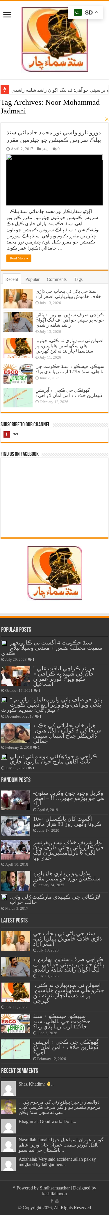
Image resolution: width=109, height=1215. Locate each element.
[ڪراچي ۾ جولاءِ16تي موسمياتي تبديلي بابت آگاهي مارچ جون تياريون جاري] (4, 757)
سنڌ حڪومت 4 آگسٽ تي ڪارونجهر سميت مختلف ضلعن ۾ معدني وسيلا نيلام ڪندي (51, 648)
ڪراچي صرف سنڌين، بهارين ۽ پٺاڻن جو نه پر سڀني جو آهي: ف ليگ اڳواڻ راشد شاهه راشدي (69, 320)
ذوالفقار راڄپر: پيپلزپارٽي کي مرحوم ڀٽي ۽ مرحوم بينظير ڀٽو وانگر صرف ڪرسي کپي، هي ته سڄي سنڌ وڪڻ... (60, 1107)
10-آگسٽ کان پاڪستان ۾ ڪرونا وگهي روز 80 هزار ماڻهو (67, 821)
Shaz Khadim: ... (37, 1084)
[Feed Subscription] (106, 119)
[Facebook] (51, 1200)
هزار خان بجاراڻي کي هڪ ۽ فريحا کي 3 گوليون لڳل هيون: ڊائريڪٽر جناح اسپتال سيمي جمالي (67, 733)
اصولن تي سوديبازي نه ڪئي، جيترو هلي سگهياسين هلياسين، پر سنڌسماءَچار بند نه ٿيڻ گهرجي (69, 345)
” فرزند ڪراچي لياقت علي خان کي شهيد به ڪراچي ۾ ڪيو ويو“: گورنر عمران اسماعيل (63, 676)
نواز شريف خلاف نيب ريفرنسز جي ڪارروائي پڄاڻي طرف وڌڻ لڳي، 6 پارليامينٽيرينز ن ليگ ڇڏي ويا (68, 850)
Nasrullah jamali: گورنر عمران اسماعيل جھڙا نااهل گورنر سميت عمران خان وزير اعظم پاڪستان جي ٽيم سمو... (61, 1145)
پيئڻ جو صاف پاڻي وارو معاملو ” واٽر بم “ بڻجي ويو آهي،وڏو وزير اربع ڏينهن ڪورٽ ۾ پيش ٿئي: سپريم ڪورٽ (51, 704)
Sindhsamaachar (55, 1187)
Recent (11, 279)
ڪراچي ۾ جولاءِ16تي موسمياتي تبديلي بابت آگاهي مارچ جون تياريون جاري (54, 759)
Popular (32, 279)
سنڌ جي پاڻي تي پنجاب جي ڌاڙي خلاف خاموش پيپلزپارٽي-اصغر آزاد (68, 294)
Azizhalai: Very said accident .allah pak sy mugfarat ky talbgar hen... (57, 1162)
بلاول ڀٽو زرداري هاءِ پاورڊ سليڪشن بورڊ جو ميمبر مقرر (67, 876)
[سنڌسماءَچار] (54, 39)
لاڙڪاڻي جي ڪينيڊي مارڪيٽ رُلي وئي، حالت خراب (55, 899)
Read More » (19, 258)
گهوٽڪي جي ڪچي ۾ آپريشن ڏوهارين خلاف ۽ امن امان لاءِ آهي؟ (68, 393)
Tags (78, 279)
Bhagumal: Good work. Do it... (47, 1121)
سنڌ (45, 149)
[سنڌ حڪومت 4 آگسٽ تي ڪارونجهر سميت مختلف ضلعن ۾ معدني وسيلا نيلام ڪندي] (4, 643)
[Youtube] (57, 1200)
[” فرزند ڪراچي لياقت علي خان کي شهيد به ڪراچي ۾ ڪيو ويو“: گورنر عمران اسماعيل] (15, 676)
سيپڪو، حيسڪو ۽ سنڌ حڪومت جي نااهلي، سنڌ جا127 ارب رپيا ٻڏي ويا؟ (69, 369)
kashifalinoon (54, 1193)
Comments (57, 279)
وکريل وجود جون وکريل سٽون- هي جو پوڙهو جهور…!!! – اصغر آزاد (68, 798)
